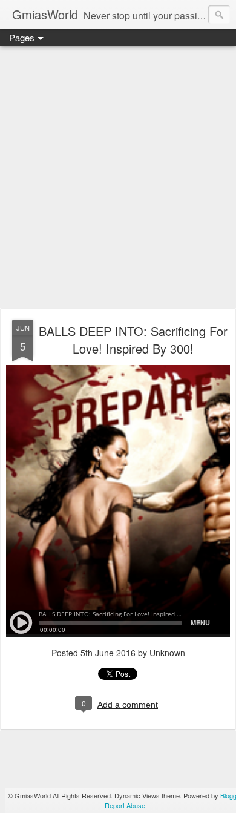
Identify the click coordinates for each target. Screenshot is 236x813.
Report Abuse (125, 805)
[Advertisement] (118, 178)
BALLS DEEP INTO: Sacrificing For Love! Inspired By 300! (133, 339)
